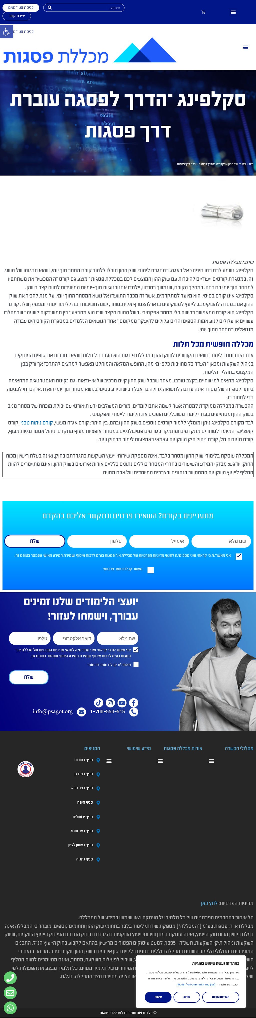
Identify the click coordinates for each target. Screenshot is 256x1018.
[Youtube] (122, 702)
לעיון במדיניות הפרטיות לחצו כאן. (196, 984)
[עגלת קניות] (203, 12)
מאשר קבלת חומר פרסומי (122, 569)
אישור (158, 997)
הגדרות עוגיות (220, 997)
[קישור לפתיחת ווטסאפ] (10, 978)
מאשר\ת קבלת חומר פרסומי (109, 665)
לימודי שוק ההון (237, 164)
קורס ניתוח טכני (36, 423)
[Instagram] (110, 702)
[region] (191, 981)
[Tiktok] (98, 702)
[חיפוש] (50, 8)
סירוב (187, 997)
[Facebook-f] (133, 702)
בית (251, 164)
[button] (233, 12)
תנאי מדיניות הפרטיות (155, 555)
